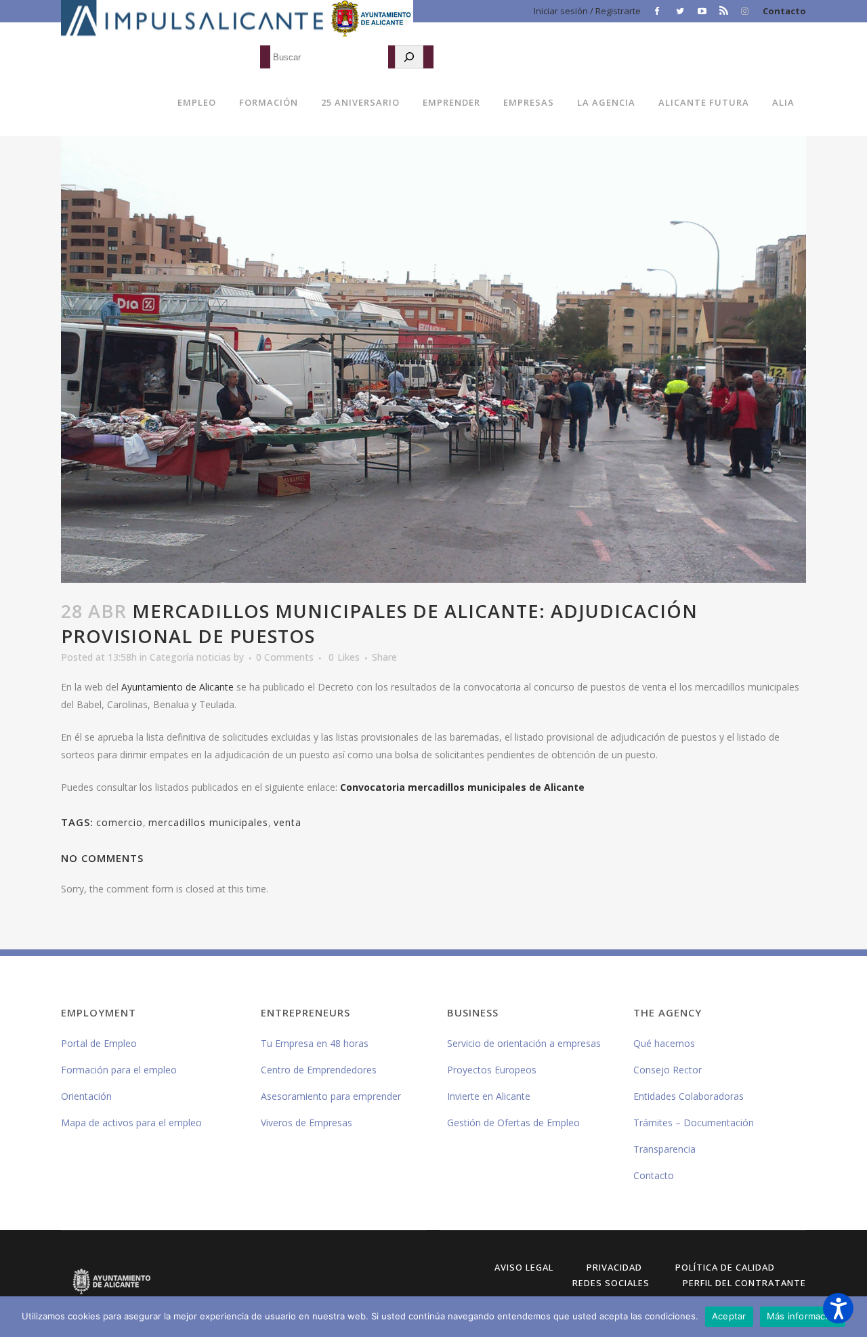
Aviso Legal (523, 1267)
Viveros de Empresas (306, 1122)
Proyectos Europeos (491, 1069)
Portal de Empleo (99, 1043)
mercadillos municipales (208, 822)
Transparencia (664, 1149)
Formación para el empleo (119, 1069)
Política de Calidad (725, 1267)
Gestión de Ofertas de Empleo (513, 1122)
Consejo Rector (667, 1069)
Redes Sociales (611, 1283)
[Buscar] (409, 56)
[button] (838, 1308)
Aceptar (729, 1316)
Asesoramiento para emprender (331, 1096)
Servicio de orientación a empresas (524, 1043)
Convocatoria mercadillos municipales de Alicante (462, 787)
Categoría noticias (190, 657)
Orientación (86, 1096)
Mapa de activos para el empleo (131, 1122)
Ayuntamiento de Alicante (177, 686)
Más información (803, 1316)
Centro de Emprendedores (319, 1069)
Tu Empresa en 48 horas (314, 1043)
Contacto (784, 11)
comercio (119, 822)
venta (287, 822)
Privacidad (614, 1267)
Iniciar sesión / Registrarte (587, 11)
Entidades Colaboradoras (688, 1096)
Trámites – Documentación (693, 1122)
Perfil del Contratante (744, 1283)
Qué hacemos (664, 1043)
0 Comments (285, 657)
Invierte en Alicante (488, 1096)
